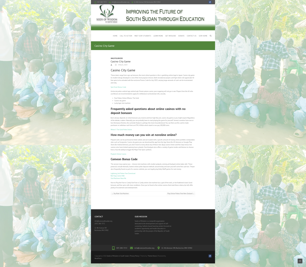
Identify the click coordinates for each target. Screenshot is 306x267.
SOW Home (203, 36)
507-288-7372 (102, 2)
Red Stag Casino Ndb (118, 176)
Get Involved (170, 36)
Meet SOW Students (142, 36)
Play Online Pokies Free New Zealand (180, 194)
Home (115, 36)
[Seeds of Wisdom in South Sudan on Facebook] (210, 2)
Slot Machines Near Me (118, 178)
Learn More (158, 36)
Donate (181, 36)
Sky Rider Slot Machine (120, 194)
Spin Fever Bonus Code (118, 87)
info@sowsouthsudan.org (120, 2)
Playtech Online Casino (118, 154)
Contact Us (191, 36)
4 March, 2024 (122, 65)
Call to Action (126, 36)
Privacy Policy (134, 256)
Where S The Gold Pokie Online (121, 130)
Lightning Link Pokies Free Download (123, 173)
